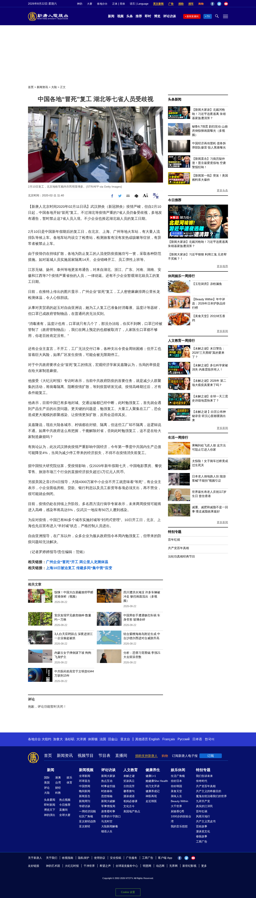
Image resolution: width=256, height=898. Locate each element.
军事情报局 (108, 806)
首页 (31, 87)
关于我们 (51, 857)
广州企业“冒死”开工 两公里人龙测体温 (77, 562)
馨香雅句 (129, 791)
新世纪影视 (189, 865)
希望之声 (105, 865)
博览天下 (49, 809)
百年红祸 (174, 539)
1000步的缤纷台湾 (181, 819)
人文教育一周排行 (181, 341)
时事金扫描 (108, 786)
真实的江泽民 (204, 806)
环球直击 (84, 780)
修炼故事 (201, 836)
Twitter (219, 4)
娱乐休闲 (178, 770)
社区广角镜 (86, 816)
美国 (47, 782)
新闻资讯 (42, 87)
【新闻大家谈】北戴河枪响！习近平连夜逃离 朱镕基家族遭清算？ (209, 114)
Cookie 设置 (128, 892)
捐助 (181, 3)
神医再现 (151, 796)
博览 (157, 16)
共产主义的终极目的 (208, 791)
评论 (47, 787)
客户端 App (165, 857)
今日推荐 (174, 200)
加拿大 (58, 739)
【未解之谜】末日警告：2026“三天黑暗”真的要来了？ (208, 353)
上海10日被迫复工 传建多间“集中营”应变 (79, 568)
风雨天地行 (203, 816)
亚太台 (125, 739)
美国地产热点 (131, 811)
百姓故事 (201, 826)
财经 (58, 787)
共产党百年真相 (178, 548)
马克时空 (106, 821)
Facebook (212, 4)
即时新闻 (49, 804)
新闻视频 (86, 770)
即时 (148, 16)
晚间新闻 (84, 791)
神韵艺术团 (53, 865)
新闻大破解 (108, 801)
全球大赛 (64, 815)
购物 (201, 3)
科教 (58, 792)
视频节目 (86, 755)
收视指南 (67, 857)
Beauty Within (179, 801)
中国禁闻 (84, 786)
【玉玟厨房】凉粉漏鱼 (207, 283)
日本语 (197, 739)
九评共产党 (203, 801)
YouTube (226, 4)
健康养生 (153, 770)
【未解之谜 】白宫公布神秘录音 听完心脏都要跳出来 (209, 416)
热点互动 (106, 780)
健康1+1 (151, 775)
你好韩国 (176, 786)
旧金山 (113, 739)
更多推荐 (222, 266)
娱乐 (69, 777)
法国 (103, 739)
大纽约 (46, 739)
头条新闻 (174, 99)
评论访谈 (169, 16)
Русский (184, 739)
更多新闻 (222, 331)
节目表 (104, 755)
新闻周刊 (84, 801)
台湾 (58, 782)
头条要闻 (49, 799)
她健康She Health (157, 780)
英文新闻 (158, 3)
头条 (129, 16)
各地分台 (102, 3)
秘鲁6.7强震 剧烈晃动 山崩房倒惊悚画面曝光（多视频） (210, 131)
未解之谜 (129, 775)
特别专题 (174, 532)
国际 (47, 777)
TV (208, 16)
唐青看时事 (108, 811)
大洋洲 (81, 739)
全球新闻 (84, 775)
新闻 (111, 16)
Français (168, 739)
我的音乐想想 (179, 826)
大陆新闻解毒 (109, 826)
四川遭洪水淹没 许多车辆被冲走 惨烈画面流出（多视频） (141, 596)
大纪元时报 (72, 865)
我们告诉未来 (204, 775)
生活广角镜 (178, 775)
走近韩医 (151, 801)
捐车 (191, 3)
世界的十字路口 (111, 816)
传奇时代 (201, 780)
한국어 (209, 739)
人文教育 (130, 770)
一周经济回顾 (87, 811)
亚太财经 (84, 826)
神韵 (79, 3)
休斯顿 (93, 739)
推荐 (139, 16)
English (154, 739)
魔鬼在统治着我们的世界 (211, 796)
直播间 (121, 755)
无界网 (173, 865)
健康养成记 (153, 791)
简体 (122, 3)
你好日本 (176, 780)
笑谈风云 (129, 780)
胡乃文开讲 (153, 786)
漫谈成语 (129, 796)
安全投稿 (115, 857)
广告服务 (131, 857)
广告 (171, 3)
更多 (204, 865)
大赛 (89, 3)
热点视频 (64, 799)
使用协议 (99, 857)
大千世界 (176, 806)
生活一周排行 (178, 437)
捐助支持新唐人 (146, 755)
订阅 (210, 755)
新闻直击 (84, 796)
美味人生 (176, 796)
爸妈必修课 (130, 801)
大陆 (54, 87)
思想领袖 (106, 796)
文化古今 (129, 806)
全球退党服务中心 (127, 865)
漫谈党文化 (203, 831)
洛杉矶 (69, 739)
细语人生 (106, 831)
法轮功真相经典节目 (181, 556)
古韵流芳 (129, 786)
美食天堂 (176, 791)
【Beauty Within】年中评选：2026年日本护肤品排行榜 (208, 303)
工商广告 (201, 841)
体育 (69, 782)
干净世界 (89, 865)
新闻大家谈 (108, 775)
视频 (120, 16)
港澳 (58, 777)
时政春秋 (106, 791)
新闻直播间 (193, 16)
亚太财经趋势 (87, 821)
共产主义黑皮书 (206, 821)
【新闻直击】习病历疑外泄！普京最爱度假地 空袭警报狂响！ (209, 163)
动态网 (160, 865)
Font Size (145, 195)
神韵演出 (49, 815)
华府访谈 (84, 806)
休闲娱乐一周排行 (181, 276)
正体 (114, 3)
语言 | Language (139, 3)
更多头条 (222, 190)
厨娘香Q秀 (177, 811)
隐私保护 (83, 857)
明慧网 (147, 865)
